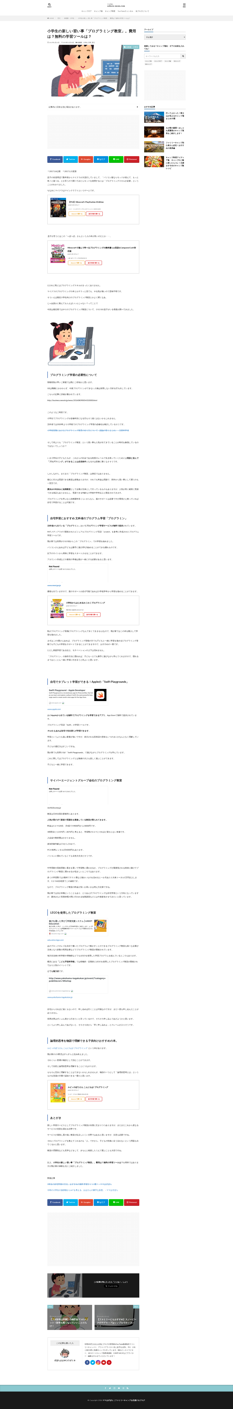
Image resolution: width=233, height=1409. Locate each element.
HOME (51, 18)
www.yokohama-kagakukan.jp (59, 997)
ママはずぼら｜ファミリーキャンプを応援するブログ (124, 1400)
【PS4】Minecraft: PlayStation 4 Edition (86, 202)
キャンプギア (86, 11)
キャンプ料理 (110, 11)
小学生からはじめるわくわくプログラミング (85, 603)
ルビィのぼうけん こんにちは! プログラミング (67, 1048)
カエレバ (76, 205)
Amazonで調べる (77, 214)
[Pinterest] (131, 159)
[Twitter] (70, 159)
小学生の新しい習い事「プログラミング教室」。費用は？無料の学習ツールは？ (104, 18)
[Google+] (86, 159)
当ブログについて (142, 11)
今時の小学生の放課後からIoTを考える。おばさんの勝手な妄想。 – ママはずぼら (82, 1190)
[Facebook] (55, 159)
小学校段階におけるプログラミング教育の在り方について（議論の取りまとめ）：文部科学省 (88, 430)
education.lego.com (55, 940)
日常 (89, 42)
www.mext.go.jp (54, 585)
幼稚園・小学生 (69, 18)
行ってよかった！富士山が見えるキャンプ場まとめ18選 (175, 116)
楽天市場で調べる (94, 214)
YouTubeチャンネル (125, 11)
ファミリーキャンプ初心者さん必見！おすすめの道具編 (175, 145)
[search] (183, 56)
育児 (59, 18)
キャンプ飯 (168, 61)
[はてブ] (101, 159)
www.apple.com (54, 709)
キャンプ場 (98, 11)
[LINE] (116, 159)
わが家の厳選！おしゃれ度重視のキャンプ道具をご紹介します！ (175, 130)
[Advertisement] (93, 132)
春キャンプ (148, 64)
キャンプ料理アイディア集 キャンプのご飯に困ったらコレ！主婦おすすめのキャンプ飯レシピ (175, 162)
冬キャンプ (177, 61)
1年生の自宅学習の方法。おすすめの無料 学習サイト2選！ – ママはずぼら (79, 1184)
